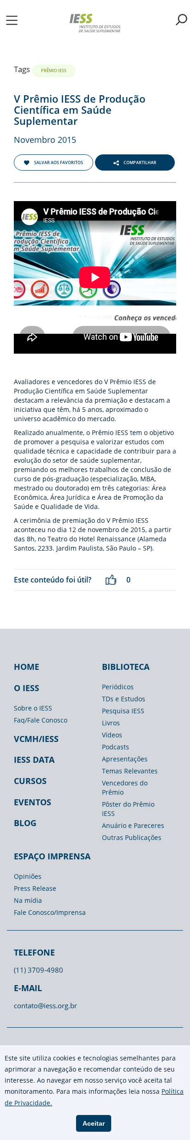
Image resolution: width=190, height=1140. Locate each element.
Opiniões (28, 876)
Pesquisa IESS (123, 710)
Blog (25, 822)
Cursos (30, 780)
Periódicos (118, 686)
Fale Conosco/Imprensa (50, 912)
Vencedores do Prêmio (125, 787)
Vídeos (112, 734)
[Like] (111, 580)
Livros (111, 722)
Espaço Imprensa (52, 856)
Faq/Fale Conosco (40, 720)
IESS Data (34, 759)
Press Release (35, 888)
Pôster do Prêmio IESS (128, 809)
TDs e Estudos (123, 698)
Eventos (32, 802)
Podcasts (115, 746)
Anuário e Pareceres (133, 825)
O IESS (26, 687)
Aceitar (94, 1123)
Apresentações (125, 758)
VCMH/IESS (36, 738)
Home (26, 666)
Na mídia (28, 900)
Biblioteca (125, 666)
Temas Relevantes (130, 770)
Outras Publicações (131, 837)
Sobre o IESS (33, 708)
